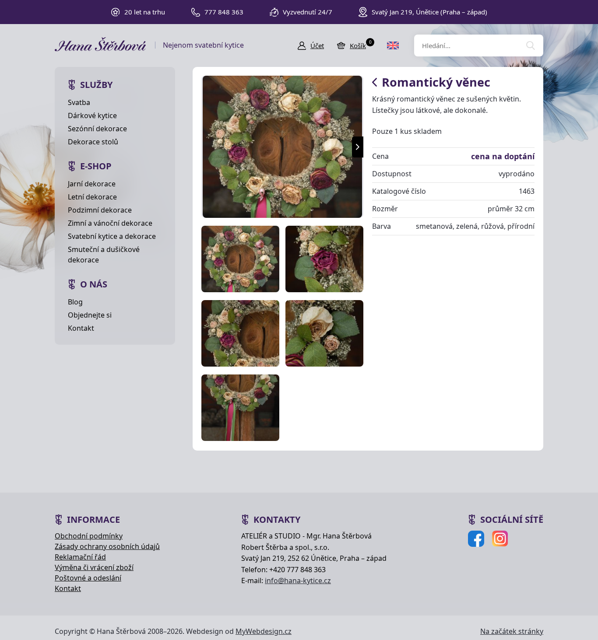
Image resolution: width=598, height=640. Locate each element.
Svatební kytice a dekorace (112, 236)
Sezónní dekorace (97, 128)
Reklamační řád (80, 557)
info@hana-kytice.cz (298, 580)
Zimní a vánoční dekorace (110, 223)
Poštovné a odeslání (88, 578)
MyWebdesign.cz (264, 631)
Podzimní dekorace (100, 210)
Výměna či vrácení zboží (94, 567)
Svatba (79, 102)
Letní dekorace (92, 197)
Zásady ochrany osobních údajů (107, 546)
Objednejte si (90, 315)
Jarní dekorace (92, 184)
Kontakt (81, 328)
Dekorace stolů (93, 142)
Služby (96, 85)
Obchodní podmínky (89, 536)
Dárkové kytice (92, 115)
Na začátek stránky (511, 631)
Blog (75, 302)
